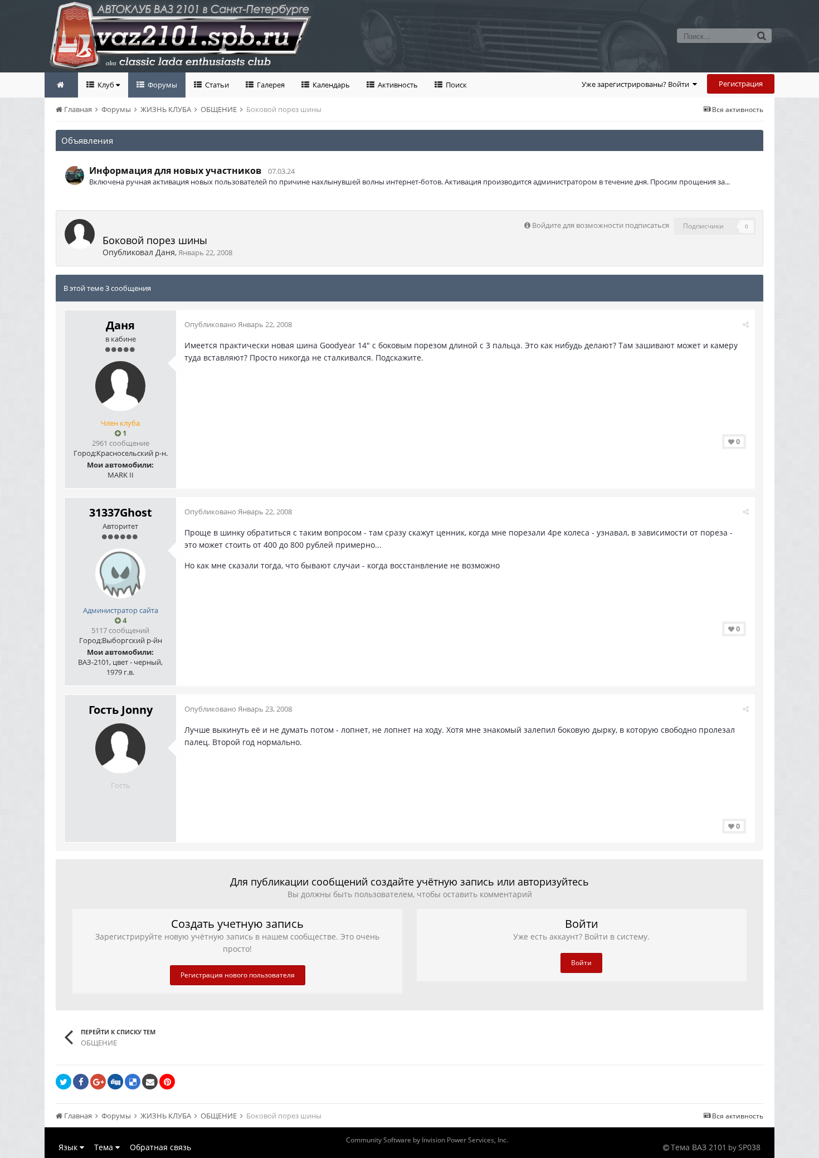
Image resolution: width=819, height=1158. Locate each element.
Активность (397, 85)
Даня (165, 252)
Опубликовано (238, 324)
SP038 (749, 1147)
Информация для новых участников (175, 170)
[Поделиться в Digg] (115, 1081)
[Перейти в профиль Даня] (80, 234)
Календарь (330, 85)
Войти (581, 962)
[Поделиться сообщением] (746, 324)
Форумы (161, 85)
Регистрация (741, 84)
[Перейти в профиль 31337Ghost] (120, 573)
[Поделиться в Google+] (98, 1081)
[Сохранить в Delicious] (132, 1081)
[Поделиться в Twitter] (63, 1081)
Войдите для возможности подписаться (600, 225)
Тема (104, 1147)
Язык (69, 1147)
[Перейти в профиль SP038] (74, 175)
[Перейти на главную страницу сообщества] (61, 85)
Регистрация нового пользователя (238, 975)
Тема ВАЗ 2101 (699, 1147)
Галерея (270, 85)
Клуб (106, 85)
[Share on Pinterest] (167, 1081)
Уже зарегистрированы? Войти (637, 84)
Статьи (216, 85)
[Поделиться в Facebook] (81, 1081)
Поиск (455, 85)
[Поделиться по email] (150, 1081)
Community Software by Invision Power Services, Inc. (427, 1140)
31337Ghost (120, 512)
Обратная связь (160, 1147)
